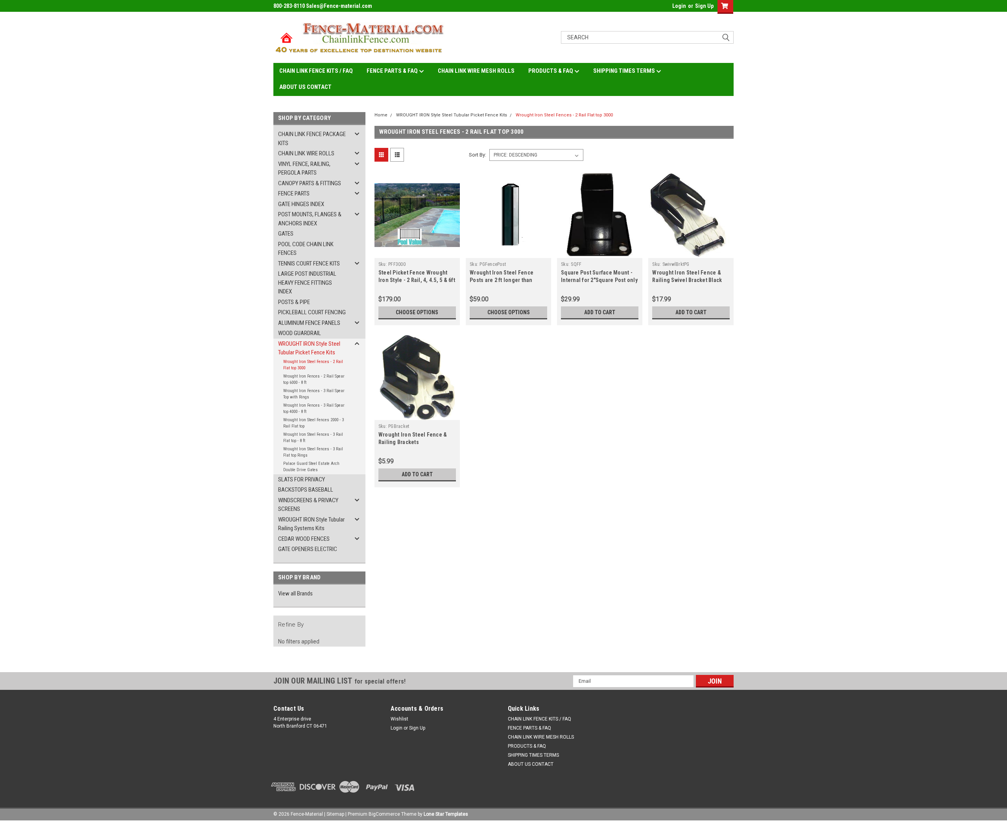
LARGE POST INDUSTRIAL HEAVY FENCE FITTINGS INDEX (307, 282)
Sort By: (477, 155)
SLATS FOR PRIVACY (301, 479)
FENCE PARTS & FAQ (393, 70)
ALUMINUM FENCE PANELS (309, 322)
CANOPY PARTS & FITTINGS (309, 183)
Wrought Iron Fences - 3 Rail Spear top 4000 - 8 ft (314, 409)
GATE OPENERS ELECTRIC (307, 549)
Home (380, 115)
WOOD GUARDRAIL (299, 333)
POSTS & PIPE (294, 302)
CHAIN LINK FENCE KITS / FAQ (316, 70)
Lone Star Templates (446, 814)
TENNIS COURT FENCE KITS (309, 263)
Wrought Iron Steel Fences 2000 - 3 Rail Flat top (313, 423)
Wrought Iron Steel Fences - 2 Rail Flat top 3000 (313, 365)
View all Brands (295, 593)
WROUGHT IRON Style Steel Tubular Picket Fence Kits (309, 348)
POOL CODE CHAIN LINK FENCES (306, 249)
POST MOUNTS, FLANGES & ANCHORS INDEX (309, 219)
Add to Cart (599, 312)
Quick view (417, 252)
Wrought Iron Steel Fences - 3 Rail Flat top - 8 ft (313, 438)
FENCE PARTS (294, 193)
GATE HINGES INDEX (301, 204)
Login (679, 6)
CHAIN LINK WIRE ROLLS (306, 153)
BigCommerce (384, 814)
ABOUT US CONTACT (305, 86)
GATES (285, 233)
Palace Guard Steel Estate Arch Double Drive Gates (311, 467)
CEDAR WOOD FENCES (304, 538)
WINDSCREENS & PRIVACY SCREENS (308, 505)
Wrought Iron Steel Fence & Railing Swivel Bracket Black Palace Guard (687, 280)
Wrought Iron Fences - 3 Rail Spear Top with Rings (314, 394)
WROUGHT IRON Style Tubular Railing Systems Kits (311, 524)
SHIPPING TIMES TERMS (624, 70)
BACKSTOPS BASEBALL (305, 489)
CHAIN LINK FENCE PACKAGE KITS (312, 139)
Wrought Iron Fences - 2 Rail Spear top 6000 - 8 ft (314, 379)
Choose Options (417, 312)
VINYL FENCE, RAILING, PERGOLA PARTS (304, 168)
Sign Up (704, 6)
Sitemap (335, 814)
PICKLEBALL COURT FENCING (312, 312)
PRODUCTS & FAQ (551, 70)
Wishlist (399, 719)
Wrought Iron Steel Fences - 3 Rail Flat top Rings (313, 452)
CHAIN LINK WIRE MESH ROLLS (476, 70)
